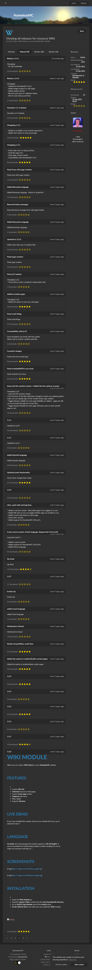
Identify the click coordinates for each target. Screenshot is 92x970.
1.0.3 (9, 676)
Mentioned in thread (15, 626)
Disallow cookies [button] (61, 964)
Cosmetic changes (14, 351)
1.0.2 (9, 706)
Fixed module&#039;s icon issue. (20, 368)
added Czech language (16, 609)
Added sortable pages (16, 294)
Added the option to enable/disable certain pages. (27, 659)
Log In (74, 3)
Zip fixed (10, 559)
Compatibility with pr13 (17, 331)
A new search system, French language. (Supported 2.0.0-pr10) (32, 532)
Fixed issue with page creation (19, 169)
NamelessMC (22, 957)
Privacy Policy (49, 965)
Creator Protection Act (48, 959)
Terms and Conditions (49, 962)
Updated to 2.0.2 (14, 239)
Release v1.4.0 (13, 78)
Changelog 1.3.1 (13, 145)
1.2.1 (9, 420)
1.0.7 (9, 576)
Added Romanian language (18, 187)
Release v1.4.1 (13, 58)
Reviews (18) (53, 52)
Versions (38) (39, 52)
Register (84, 3)
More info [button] (72, 960)
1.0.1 (9, 736)
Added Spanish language (17, 455)
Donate (50, 957)
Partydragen (77, 131)
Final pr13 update (14, 274)
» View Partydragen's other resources (77, 139)
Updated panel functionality (18, 472)
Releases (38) (24, 52)
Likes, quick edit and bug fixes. (19, 505)
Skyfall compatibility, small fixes (20, 644)
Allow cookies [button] (79, 964)
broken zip (11, 591)
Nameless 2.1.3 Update (16, 108)
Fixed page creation (15, 257)
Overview (11, 52)
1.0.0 (9, 751)
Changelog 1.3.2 (13, 125)
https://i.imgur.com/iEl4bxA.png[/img (26, 875)
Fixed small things (14, 314)
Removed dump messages (17, 204)
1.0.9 (9, 490)
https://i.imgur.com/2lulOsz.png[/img (26, 868)
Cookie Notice (48, 954)
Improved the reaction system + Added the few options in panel (33, 386)
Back (82, 31)
